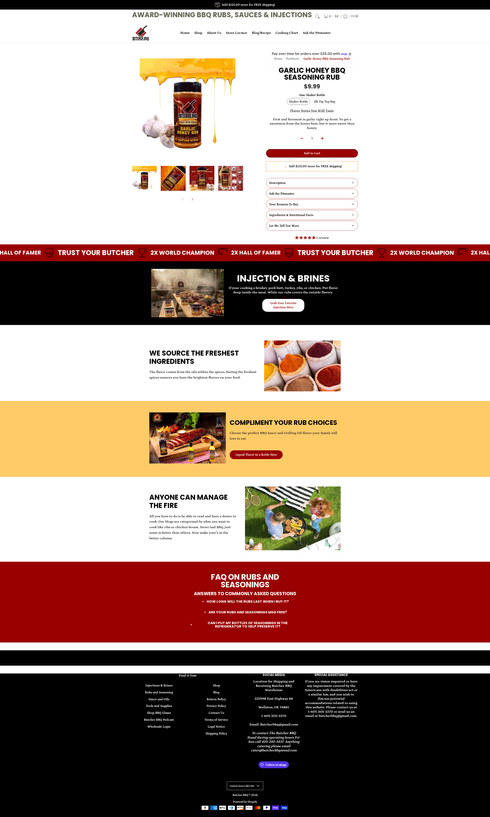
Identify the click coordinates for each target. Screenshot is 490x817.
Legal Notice (216, 726)
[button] (245, 602)
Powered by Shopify (245, 801)
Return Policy (216, 699)
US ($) (354, 16)
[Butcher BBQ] (140, 33)
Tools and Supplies (159, 706)
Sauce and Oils (159, 699)
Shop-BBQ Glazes (159, 713)
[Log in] (345, 16)
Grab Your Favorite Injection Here (283, 305)
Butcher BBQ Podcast (159, 720)
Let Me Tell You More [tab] (284, 226)
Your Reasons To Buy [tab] (283, 204)
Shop (216, 685)
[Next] (240, 106)
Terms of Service (216, 720)
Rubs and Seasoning (159, 692)
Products (292, 58)
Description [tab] (277, 183)
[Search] (317, 16)
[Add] (322, 138)
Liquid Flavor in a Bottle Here (256, 454)
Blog (216, 692)
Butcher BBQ (241, 795)
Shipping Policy (216, 733)
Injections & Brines (158, 685)
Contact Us (216, 713)
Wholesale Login (159, 726)
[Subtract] (301, 138)
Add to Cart (312, 153)
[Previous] (135, 106)
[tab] (312, 193)
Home (278, 58)
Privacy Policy (216, 706)
